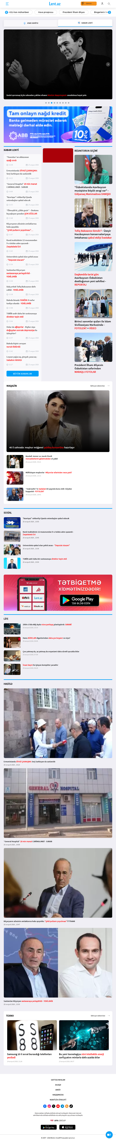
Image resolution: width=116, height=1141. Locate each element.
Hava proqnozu (16, 12)
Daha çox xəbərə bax (97, 386)
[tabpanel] (58, 64)
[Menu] (7, 4)
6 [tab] (60, 103)
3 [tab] (51, 103)
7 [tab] (63, 103)
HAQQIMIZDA (58, 1094)
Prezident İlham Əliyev (44, 12)
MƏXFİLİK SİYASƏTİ (58, 1099)
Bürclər (94, 12)
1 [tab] (46, 103)
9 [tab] (68, 103)
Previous (6, 12)
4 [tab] (54, 103)
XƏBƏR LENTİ (11, 150)
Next (109, 12)
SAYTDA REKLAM (58, 1079)
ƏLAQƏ (58, 1084)
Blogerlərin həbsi (72, 12)
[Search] (109, 3)
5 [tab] (57, 103)
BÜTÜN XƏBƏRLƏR (22, 373)
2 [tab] (49, 103)
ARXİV (58, 1089)
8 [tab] (65, 103)
